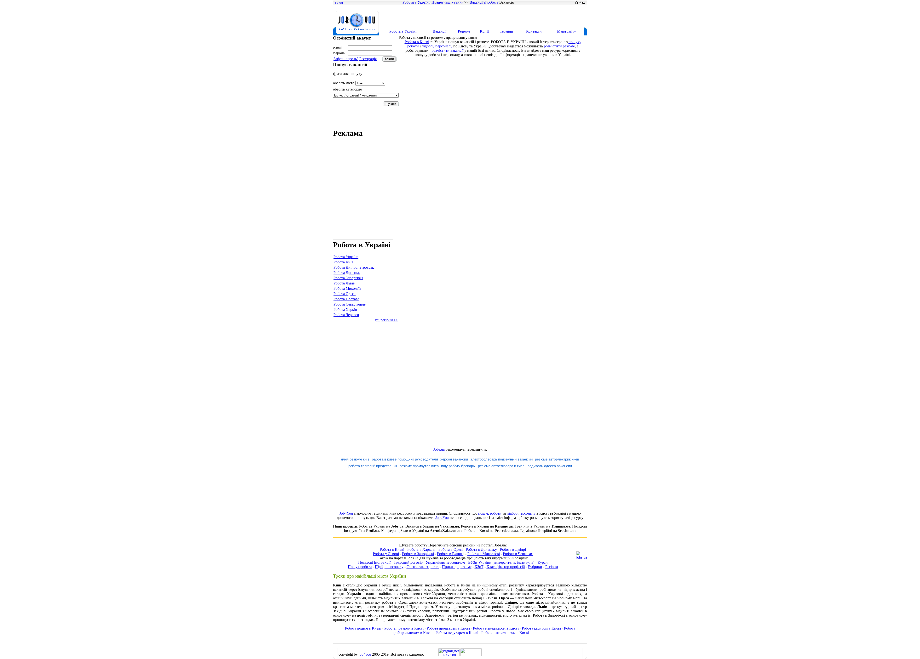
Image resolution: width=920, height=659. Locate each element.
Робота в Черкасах (518, 554)
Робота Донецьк (347, 273)
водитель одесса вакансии (550, 466)
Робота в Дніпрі (513, 549)
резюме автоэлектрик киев (557, 459)
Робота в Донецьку (481, 549)
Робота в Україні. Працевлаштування (432, 2)
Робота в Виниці (450, 554)
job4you (365, 654)
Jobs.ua (439, 449)
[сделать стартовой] (576, 2)
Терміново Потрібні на (548, 530)
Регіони (551, 567)
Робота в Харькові (547, 594)
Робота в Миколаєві (483, 554)
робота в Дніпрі (505, 607)
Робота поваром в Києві (404, 628)
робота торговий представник (372, 466)
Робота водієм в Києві (363, 628)
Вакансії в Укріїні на (432, 526)
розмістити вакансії (447, 50)
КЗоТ (479, 567)
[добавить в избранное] (580, 2)
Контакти (534, 31)
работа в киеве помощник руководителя (405, 459)
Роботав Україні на (381, 526)
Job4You (346, 513)
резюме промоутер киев (419, 466)
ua (341, 2)
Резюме (464, 31)
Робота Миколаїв (347, 288)
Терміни (506, 31)
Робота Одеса (345, 294)
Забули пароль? (346, 59)
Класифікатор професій (506, 567)
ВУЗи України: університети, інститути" (501, 562)
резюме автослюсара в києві (501, 466)
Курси (543, 562)
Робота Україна (346, 257)
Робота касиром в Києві (541, 628)
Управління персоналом (445, 562)
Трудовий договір (408, 562)
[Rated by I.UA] (471, 655)
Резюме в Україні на (487, 526)
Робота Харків (345, 309)
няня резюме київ (355, 459)
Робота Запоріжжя (348, 278)
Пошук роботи (360, 567)
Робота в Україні (402, 31)
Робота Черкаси (346, 315)
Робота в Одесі (450, 549)
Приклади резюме (457, 567)
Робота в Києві (417, 42)
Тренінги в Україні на (542, 526)
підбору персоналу (437, 46)
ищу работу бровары (458, 466)
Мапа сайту (566, 31)
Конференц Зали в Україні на (421, 530)
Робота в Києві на (491, 530)
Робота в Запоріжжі (418, 554)
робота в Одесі (395, 602)
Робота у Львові (386, 554)
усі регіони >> (386, 320)
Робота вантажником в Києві (505, 633)
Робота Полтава (346, 299)
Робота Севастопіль (350, 304)
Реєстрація (368, 59)
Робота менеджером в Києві (496, 628)
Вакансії (439, 31)
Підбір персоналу (389, 567)
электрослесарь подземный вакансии (501, 459)
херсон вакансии (454, 459)
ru (336, 2)
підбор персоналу (521, 513)
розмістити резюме (559, 46)
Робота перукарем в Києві (457, 633)
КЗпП (484, 31)
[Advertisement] (499, 16)
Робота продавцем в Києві (448, 628)
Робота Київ (343, 262)
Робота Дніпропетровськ (354, 267)
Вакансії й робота (484, 2)
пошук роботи (489, 513)
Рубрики (535, 567)
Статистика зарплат (423, 567)
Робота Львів (344, 283)
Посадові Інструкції (374, 562)
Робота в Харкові (421, 549)
